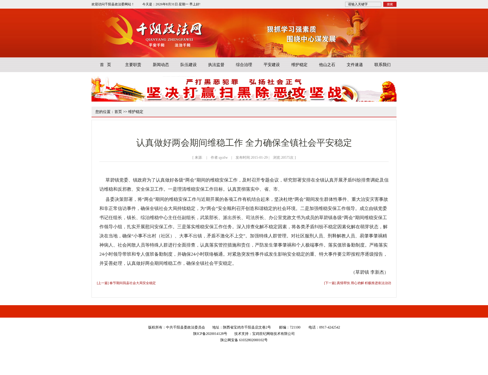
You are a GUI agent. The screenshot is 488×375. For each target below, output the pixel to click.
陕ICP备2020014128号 (210, 334)
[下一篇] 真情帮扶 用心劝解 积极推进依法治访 (357, 283)
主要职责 (133, 64)
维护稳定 (299, 64)
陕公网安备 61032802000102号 (244, 340)
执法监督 (216, 64)
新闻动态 (161, 64)
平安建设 (272, 64)
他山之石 (327, 64)
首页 (118, 112)
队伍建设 (188, 64)
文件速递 (355, 64)
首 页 (105, 64)
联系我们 (382, 64)
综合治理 (244, 64)
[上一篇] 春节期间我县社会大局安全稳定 (126, 283)
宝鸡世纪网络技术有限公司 (273, 334)
